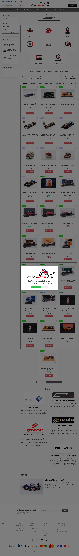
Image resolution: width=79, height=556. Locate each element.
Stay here (44, 287)
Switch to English (36, 287)
